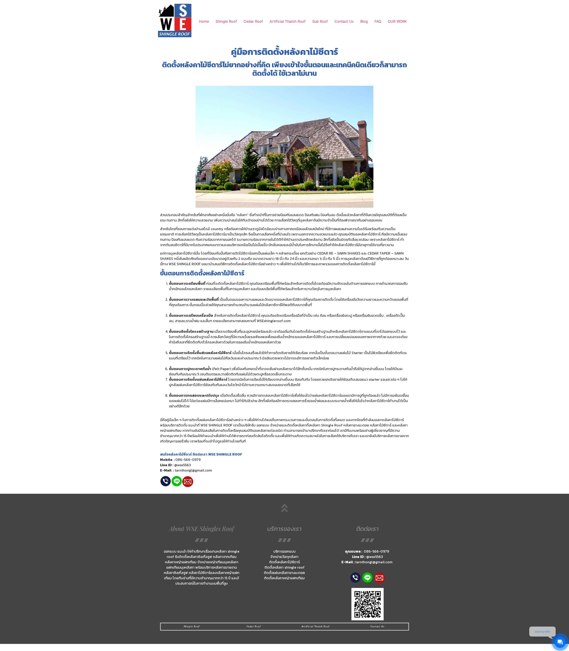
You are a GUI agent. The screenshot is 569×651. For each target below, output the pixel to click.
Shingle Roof (226, 21)
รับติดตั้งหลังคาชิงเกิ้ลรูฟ (193, 556)
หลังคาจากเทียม (224, 556)
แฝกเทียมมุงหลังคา (180, 567)
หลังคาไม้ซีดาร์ (311, 51)
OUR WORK (398, 21)
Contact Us (344, 21)
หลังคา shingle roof (289, 567)
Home (204, 21)
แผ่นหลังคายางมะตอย (289, 572)
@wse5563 (182, 465)
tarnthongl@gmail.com (193, 470)
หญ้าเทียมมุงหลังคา (223, 562)
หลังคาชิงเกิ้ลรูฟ (176, 572)
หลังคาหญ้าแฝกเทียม (289, 578)
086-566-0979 (187, 459)
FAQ (378, 21)
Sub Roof (320, 21)
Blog (364, 21)
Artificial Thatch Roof (288, 21)
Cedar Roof (253, 21)
